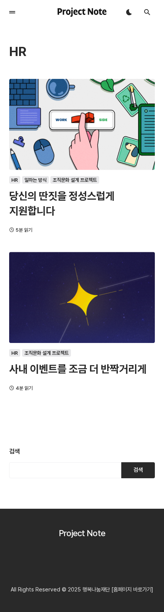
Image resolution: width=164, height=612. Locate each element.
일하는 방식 (35, 180)
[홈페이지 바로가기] (132, 589)
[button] (12, 12)
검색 (14, 451)
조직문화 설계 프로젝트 (75, 180)
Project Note (82, 533)
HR (14, 180)
